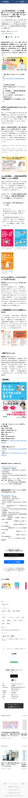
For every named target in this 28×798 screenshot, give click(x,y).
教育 (3, 623)
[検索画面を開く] (26, 2)
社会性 (20, 620)
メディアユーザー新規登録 (14, 561)
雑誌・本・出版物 (6, 611)
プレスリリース (10, 648)
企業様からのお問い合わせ (14, 789)
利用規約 (23, 783)
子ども (18, 617)
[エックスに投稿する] (6, 37)
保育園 (8, 620)
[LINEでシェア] (11, 37)
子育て (3, 617)
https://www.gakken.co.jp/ (7, 495)
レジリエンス (11, 617)
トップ (3, 648)
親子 (23, 617)
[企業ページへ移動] (14, 662)
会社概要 (5, 783)
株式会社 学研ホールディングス (14, 670)
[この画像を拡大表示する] (6, 585)
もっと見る (24, 715)
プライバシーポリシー (14, 783)
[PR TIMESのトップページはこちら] (6, 1)
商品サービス (5, 604)
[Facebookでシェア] (9, 37)
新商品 (8, 623)
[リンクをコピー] (18, 37)
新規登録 (22, 1)
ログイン (17, 1)
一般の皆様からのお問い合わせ (14, 792)
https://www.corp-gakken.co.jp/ (9, 466)
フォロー (14, 676)
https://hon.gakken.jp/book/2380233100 (10, 629)
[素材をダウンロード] (15, 37)
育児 (3, 620)
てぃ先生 (14, 620)
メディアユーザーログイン (14, 555)
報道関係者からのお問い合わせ (14, 786)
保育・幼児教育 (16, 611)
